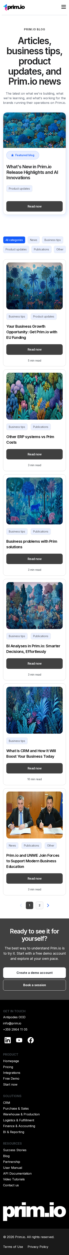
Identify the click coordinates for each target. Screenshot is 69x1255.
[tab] (14, 240)
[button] (63, 7)
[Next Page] (48, 905)
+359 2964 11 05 (15, 1029)
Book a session (34, 985)
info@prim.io (12, 1023)
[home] (14, 7)
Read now (34, 206)
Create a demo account (34, 973)
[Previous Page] (21, 905)
